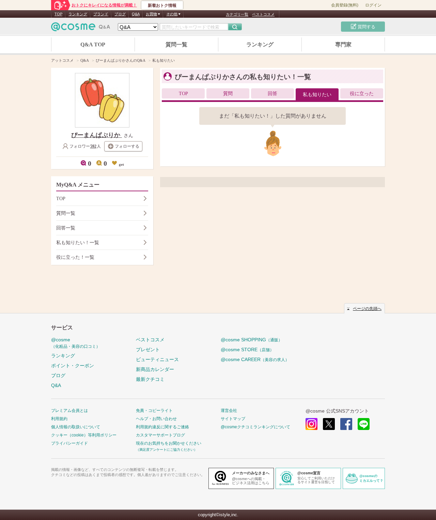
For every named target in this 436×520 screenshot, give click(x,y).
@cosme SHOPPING (251, 339)
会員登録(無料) (344, 5)
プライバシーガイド (69, 443)
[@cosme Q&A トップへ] (80, 28)
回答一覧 (65, 228)
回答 (272, 93)
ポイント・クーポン (72, 365)
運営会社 (229, 410)
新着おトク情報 (162, 5)
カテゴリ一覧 (237, 14)
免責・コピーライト (154, 410)
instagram (311, 424)
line (364, 424)
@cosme (75, 343)
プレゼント (148, 349)
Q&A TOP (92, 44)
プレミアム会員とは (69, 410)
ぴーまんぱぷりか (96, 135)
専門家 (343, 44)
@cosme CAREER (255, 359)
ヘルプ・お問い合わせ (156, 418)
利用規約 (59, 418)
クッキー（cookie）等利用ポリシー (83, 435)
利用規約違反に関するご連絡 (162, 427)
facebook (346, 424)
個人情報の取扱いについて (75, 427)
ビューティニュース (157, 359)
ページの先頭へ (367, 308)
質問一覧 (176, 44)
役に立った (362, 93)
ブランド (100, 14)
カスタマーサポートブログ (160, 435)
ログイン (373, 5)
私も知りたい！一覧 (77, 242)
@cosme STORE (247, 349)
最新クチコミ (150, 379)
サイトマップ (233, 418)
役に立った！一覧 (75, 257)
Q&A (136, 14)
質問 (228, 93)
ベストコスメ (263, 14)
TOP (58, 14)
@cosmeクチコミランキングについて (255, 427)
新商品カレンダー (155, 369)
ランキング (77, 14)
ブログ (120, 14)
